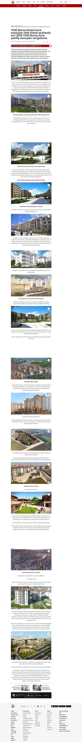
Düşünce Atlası (27, 713)
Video (12, 711)
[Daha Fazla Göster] (50, 42)
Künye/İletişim (63, 716)
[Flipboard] (41, 706)
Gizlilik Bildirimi (63, 725)
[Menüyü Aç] (70, 2)
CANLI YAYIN (50, 1)
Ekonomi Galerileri (18, 25)
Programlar (26, 711)
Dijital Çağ (25, 736)
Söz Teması (26, 731)
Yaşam (30, 5)
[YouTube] (38, 706)
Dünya (35, 5)
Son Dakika (14, 720)
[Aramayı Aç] (68, 2)
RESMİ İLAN (43, 1)
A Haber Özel (14, 714)
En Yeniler (18, 5)
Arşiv (60, 722)
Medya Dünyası (27, 733)
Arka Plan (25, 722)
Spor (52, 5)
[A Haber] (12, 2)
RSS (60, 713)
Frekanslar (62, 720)
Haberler (12, 25)
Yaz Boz (25, 714)
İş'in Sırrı (25, 734)
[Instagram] (35, 706)
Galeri (48, 711)
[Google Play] (39, 695)
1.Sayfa (25, 740)
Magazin (47, 5)
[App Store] (30, 695)
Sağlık (12, 738)
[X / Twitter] (31, 706)
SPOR (38, 1)
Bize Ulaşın (62, 714)
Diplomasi (25, 729)
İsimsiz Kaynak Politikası (65, 731)
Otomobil (58, 5)
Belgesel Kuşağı (27, 727)
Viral (12, 729)
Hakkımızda (62, 727)
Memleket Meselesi (28, 724)
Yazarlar (13, 740)
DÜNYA (34, 1)
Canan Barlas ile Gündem (29, 720)
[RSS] (44, 706)
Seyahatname (26, 725)
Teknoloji (64, 5)
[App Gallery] (47, 695)
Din (12, 734)
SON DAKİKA (18, 1)
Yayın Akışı (62, 724)
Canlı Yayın (14, 713)
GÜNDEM (23, 1)
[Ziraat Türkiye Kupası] (65, 2)
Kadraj (24, 716)
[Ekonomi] (57, 2)
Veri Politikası (63, 718)
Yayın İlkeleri (62, 729)
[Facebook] (28, 706)
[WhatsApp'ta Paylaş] (47, 42)
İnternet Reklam (63, 711)
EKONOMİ (29, 1)
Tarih (12, 736)
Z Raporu (25, 738)
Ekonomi (41, 5)
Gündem (24, 5)
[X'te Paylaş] (44, 42)
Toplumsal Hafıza (27, 718)
